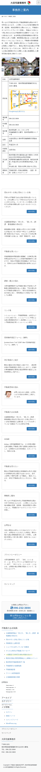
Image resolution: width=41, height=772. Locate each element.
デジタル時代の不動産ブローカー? (18, 651)
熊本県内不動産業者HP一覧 (15, 662)
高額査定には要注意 (13, 643)
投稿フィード (10, 716)
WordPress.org (11, 723)
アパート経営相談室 (13, 673)
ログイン (9, 712)
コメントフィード (12, 720)
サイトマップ (6, 733)
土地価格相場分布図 (13, 677)
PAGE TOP (38, 747)
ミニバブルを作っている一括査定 (17, 647)
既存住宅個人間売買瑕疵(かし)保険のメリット (22, 658)
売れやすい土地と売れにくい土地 (17, 639)
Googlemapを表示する (17, 111)
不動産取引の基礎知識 (13, 666)
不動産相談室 (10, 669)
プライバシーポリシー (9, 729)
